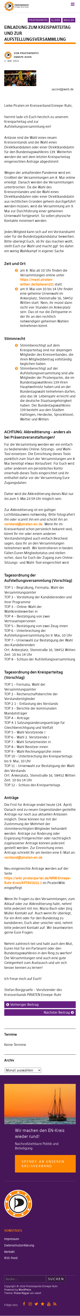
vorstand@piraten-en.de (23, 524)
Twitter (36, 1304)
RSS (55, 1304)
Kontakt (9, 1252)
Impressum (11, 1239)
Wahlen (69, 20)
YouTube (48, 1304)
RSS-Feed (10, 1258)
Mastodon (42, 1304)
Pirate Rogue (21, 1293)
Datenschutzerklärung (19, 1245)
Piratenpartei (38, 20)
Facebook (24, 1304)
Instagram (30, 1304)
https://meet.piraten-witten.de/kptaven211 (37, 281)
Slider (55, 20)
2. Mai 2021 (11, 60)
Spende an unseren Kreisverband (43, 1163)
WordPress (25, 1289)
